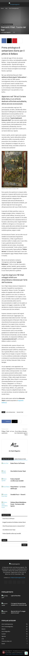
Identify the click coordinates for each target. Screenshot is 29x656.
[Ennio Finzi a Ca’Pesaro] (6, 465)
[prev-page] (3, 510)
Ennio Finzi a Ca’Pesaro (17, 463)
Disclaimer (16, 654)
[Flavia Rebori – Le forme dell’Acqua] (6, 488)
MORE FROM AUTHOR (20, 459)
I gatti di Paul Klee (15, 595)
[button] (2, 4)
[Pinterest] (14, 40)
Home (2, 8)
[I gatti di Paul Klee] (6, 598)
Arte (6, 8)
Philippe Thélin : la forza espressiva (8, 432)
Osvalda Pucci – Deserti (17, 494)
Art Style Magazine (6, 32)
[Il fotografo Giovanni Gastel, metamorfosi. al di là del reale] (6, 605)
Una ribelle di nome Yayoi (18, 471)
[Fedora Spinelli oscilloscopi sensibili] (6, 481)
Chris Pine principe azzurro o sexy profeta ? (14, 526)
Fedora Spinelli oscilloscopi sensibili (12, 533)
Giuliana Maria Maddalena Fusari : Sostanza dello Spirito (18, 504)
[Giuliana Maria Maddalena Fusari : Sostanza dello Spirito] (6, 504)
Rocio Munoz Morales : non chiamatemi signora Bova (21, 433)
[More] (20, 40)
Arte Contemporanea (14, 8)
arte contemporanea (10, 412)
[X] (9, 40)
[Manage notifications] (3, 652)
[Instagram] (10, 582)
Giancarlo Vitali (20, 412)
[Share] (23, 582)
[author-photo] (14, 448)
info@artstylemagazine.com (17, 577)
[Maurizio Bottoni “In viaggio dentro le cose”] (6, 613)
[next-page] (5, 510)
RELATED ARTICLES (8, 459)
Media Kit (21, 654)
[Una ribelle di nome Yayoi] (6, 473)
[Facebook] (4, 40)
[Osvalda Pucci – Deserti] (6, 496)
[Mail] (14, 582)
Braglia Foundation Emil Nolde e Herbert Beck (14, 522)
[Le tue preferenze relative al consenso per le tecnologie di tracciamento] (26, 653)
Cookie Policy (11, 654)
